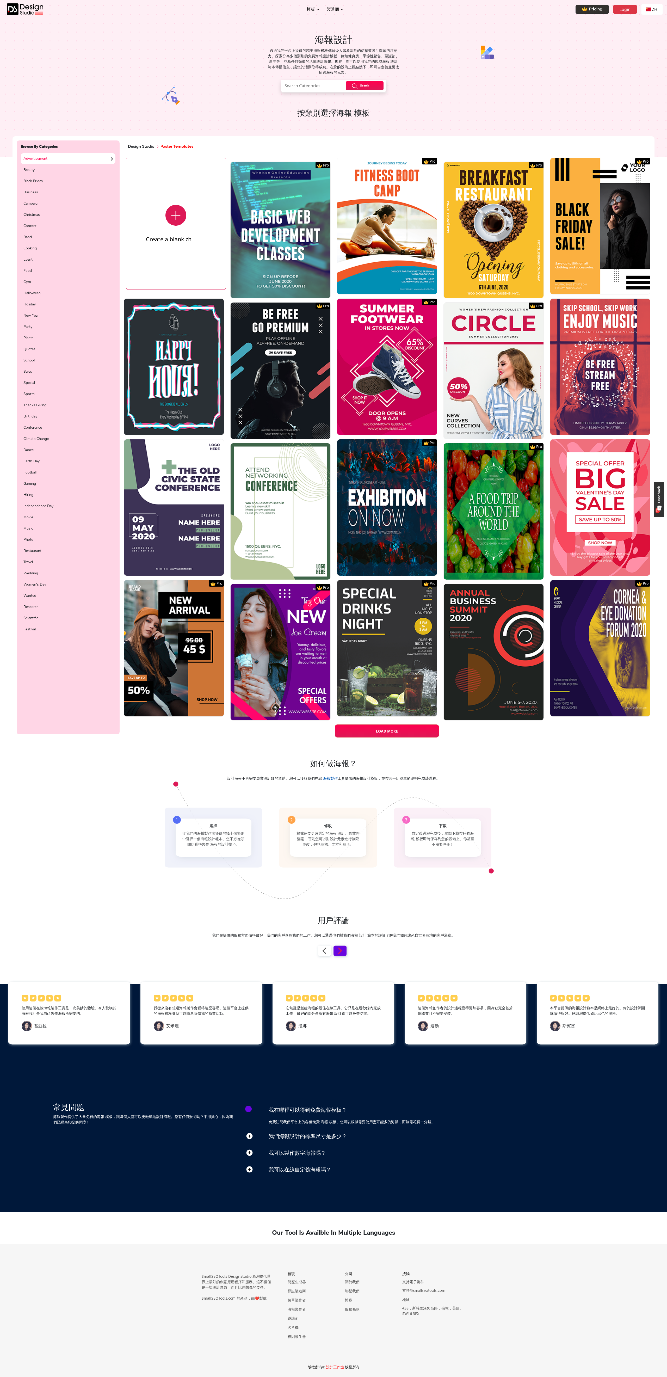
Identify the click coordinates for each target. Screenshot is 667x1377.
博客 (348, 1300)
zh (654, 9)
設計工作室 (335, 1367)
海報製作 (330, 778)
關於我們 (352, 1282)
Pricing (595, 9)
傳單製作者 (297, 1300)
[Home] (21, 9)
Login (625, 9)
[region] (68, 440)
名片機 (293, 1328)
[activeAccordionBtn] (248, 1109)
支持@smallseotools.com (423, 1291)
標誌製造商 (297, 1291)
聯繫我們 (352, 1291)
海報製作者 (297, 1309)
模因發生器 (297, 1337)
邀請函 (293, 1318)
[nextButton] (340, 950)
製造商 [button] (333, 9)
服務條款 (352, 1309)
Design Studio (141, 147)
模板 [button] (311, 9)
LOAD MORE (387, 731)
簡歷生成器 (297, 1282)
